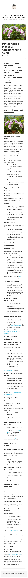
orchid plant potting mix (16, 325)
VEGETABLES (18, 17)
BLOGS (5, 19)
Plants (10, 55)
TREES (21, 15)
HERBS (11, 17)
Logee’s (9, 432)
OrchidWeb (17, 430)
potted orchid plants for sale (15, 438)
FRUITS (24, 17)
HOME (6, 15)
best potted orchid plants (15, 554)
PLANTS (11, 15)
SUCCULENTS (5, 17)
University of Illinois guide (12, 530)
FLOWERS (16, 15)
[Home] (14, 7)
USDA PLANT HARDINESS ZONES (16, 19)
